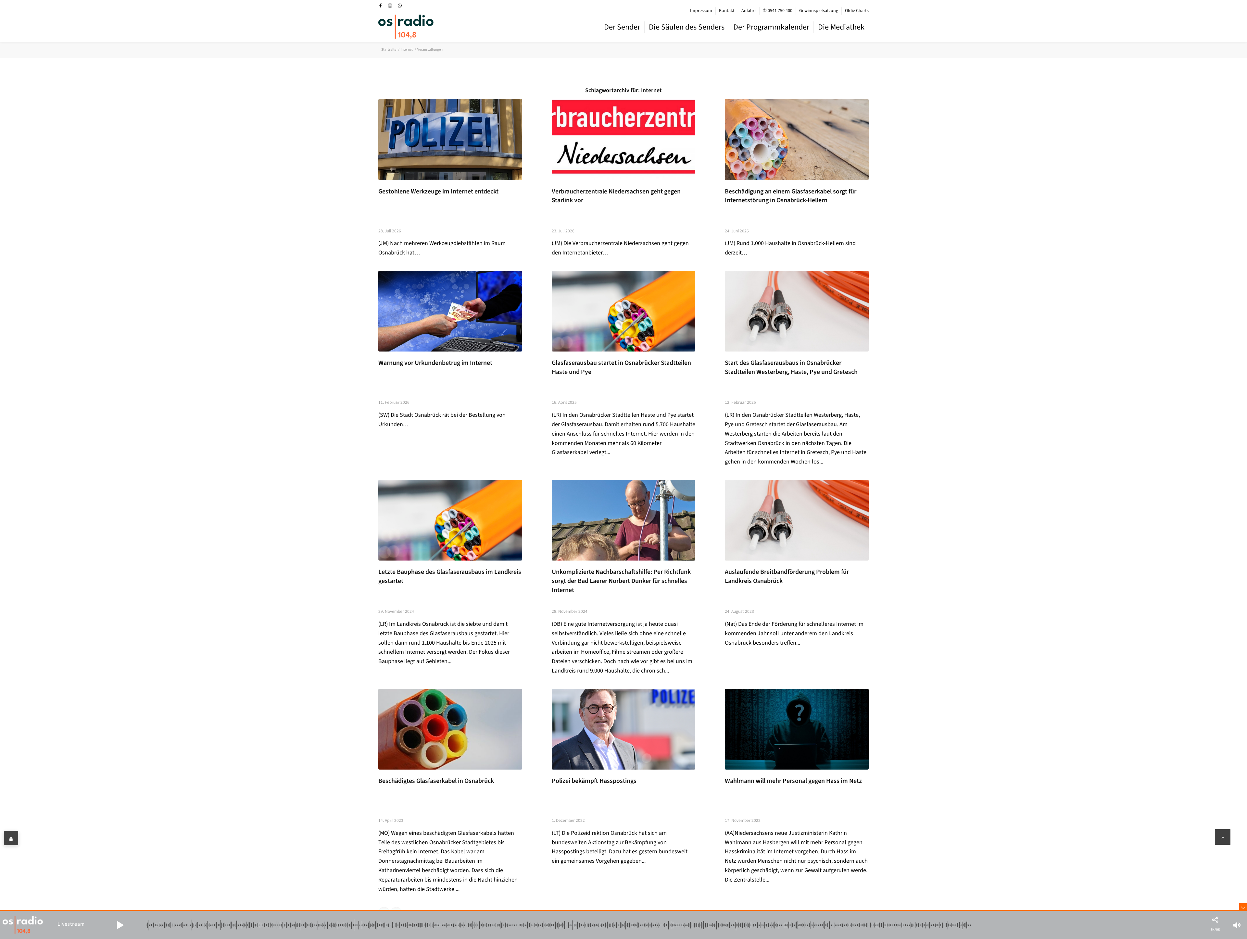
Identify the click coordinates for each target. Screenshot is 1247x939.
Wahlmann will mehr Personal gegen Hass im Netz (793, 780)
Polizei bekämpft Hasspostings (594, 780)
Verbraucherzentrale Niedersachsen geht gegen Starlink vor (616, 196)
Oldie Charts (857, 10)
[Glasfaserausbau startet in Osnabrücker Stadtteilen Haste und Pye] (624, 311)
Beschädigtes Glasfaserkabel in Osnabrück (436, 780)
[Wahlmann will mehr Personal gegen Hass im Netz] (797, 729)
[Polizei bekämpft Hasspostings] (624, 729)
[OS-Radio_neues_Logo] (406, 27)
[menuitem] (701, 11)
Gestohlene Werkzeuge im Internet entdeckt (438, 191)
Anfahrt (748, 10)
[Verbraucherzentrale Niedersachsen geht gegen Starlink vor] (624, 139)
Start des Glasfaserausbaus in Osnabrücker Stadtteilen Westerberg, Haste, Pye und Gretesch (791, 367)
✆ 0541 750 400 (777, 10)
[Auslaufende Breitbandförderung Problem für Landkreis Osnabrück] (797, 520)
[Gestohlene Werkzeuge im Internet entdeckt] (450, 139)
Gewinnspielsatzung (818, 10)
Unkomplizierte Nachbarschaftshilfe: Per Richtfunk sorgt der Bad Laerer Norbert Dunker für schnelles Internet (621, 580)
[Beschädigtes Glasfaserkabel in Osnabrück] (450, 729)
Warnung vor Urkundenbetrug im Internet (435, 362)
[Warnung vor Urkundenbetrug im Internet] (450, 311)
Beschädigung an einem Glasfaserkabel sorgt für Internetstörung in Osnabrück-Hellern (790, 196)
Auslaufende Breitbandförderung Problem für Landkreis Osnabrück (787, 576)
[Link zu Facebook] (380, 5)
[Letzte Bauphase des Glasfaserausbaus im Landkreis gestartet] (450, 520)
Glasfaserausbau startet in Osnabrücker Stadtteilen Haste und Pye (621, 367)
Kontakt (727, 10)
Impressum (701, 10)
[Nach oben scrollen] (1223, 837)
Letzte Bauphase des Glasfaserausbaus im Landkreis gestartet (449, 576)
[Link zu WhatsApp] (400, 5)
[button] (120, 925)
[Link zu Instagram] (390, 5)
